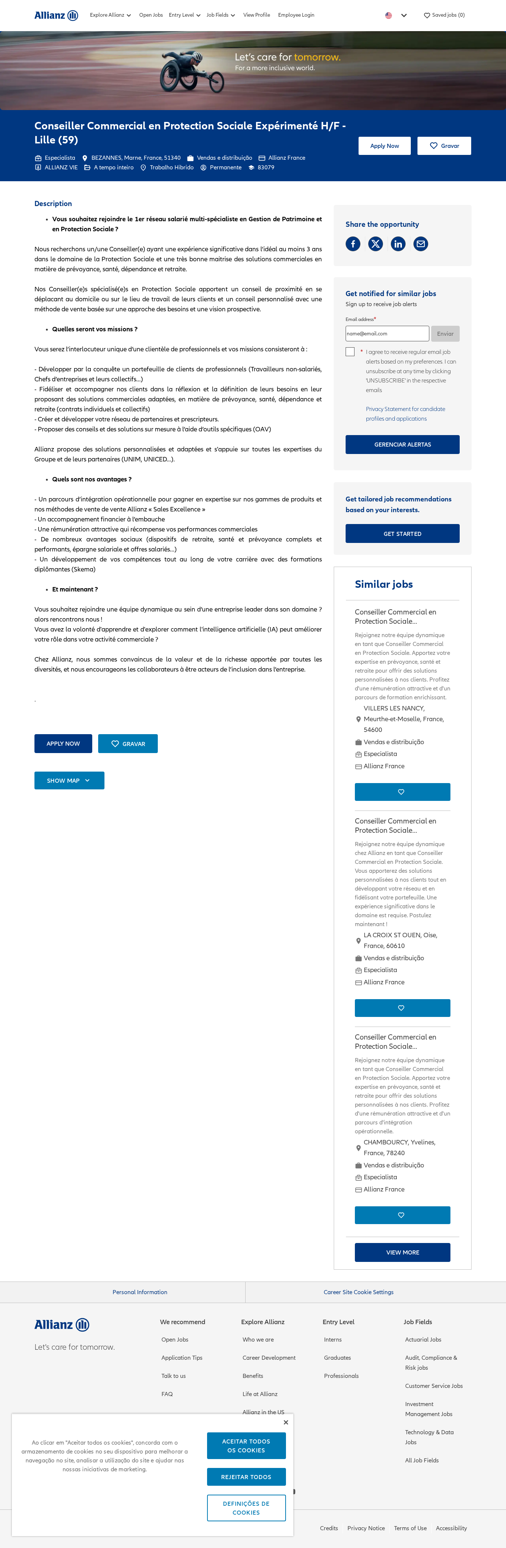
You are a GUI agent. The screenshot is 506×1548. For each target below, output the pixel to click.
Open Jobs (151, 15)
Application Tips (182, 1358)
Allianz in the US (263, 1412)
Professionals (341, 1376)
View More (402, 1252)
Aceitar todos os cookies (246, 1445)
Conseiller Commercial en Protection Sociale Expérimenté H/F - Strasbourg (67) (402, 617)
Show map (63, 780)
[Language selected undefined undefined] (397, 15)
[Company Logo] (56, 15)
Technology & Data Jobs (429, 1437)
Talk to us (174, 1376)
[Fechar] (286, 1422)
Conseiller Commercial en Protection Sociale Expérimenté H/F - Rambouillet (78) (395, 1042)
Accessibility (451, 1528)
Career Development (269, 1358)
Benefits (253, 1376)
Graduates (337, 1358)
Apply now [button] (63, 743)
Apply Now (384, 145)
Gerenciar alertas (402, 444)
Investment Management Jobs (429, 1409)
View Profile (256, 15)
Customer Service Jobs (434, 1386)
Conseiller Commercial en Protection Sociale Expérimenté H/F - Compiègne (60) (395, 826)
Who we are (258, 1339)
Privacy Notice (366, 1528)
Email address (360, 319)
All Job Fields (422, 1460)
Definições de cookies (246, 1508)
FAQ (167, 1394)
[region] (152, 1474)
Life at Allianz (260, 1394)
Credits (329, 1528)
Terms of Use (410, 1528)
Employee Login (296, 15)
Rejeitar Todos (246, 1477)
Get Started (403, 533)
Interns (333, 1339)
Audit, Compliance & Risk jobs (431, 1363)
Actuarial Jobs (423, 1339)
